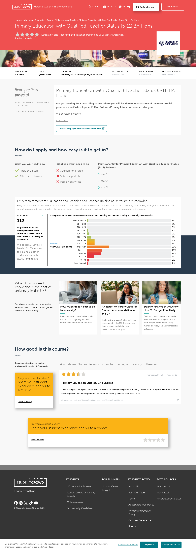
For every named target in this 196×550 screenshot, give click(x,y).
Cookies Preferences (140, 520)
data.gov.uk (163, 486)
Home (18, 20)
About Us (133, 486)
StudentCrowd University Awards (80, 494)
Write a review (25, 401)
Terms (131, 498)
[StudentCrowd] (22, 6)
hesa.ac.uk (163, 492)
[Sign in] (128, 7)
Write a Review (147, 7)
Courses (50, 20)
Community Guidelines (79, 508)
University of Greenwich (33, 20)
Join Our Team (137, 492)
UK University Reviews (79, 486)
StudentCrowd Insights (110, 488)
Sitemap (133, 526)
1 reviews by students (24, 38)
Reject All (149, 544)
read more (62, 120)
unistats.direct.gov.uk (169, 498)
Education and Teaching (67, 20)
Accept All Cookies (171, 544)
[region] (98, 544)
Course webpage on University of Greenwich (80, 128)
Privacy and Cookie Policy (139, 512)
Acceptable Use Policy (141, 504)
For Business (172, 6)
